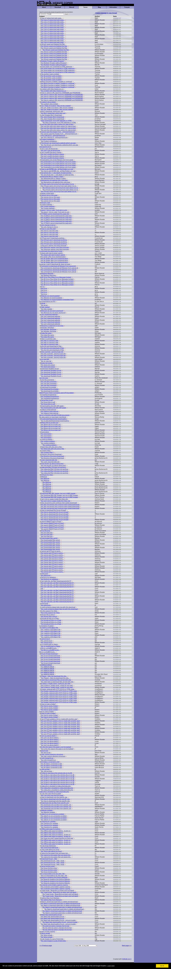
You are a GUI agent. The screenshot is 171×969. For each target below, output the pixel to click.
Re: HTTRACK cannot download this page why (56, 216)
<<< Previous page (45, 945)
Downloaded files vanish (49, 538)
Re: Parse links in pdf (48, 402)
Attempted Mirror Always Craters (52, 177)
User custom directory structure (52, 754)
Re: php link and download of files (52, 348)
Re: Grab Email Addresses (49, 848)
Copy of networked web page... (51, 18)
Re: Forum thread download (50, 656)
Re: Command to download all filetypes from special (58, 270)
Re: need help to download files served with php (57, 682)
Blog (99, 7)
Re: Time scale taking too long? (51, 851)
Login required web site (49, 460)
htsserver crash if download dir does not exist (54, 264)
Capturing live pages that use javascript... (55, 853)
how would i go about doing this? (52, 464)
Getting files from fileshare (50, 898)
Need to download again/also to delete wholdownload (59, 902)
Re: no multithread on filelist (50, 646)
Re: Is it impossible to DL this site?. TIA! (54, 876)
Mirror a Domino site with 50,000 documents (54, 415)
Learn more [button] (111, 966)
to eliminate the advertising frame (50, 251)
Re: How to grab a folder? (49, 706)
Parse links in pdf (47, 400)
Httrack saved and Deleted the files (53, 44)
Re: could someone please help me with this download (59, 609)
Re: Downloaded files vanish (50, 540)
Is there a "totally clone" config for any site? (55, 684)
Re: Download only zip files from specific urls (56, 805)
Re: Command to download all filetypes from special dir (59, 268)
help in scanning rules (48, 339)
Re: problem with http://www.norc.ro (53, 91)
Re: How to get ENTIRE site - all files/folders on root (58, 171)
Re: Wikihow (45, 478)
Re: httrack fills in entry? (49, 616)
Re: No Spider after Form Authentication (54, 259)
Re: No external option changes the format (57, 928)
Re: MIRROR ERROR (47, 667)
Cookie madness (46, 204)
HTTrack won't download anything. (53, 238)
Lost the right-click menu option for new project (57, 124)
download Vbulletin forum (50, 369)
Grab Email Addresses (48, 846)
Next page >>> (127, 945)
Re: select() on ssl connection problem (54, 816)
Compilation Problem (46, 626)
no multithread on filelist (49, 644)
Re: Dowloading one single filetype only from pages (58, 162)
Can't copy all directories (49, 149)
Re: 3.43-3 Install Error (48, 760)
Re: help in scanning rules (49, 341)
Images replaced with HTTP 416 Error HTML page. (58, 689)
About (44, 7)
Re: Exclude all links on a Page (51, 620)
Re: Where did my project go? (51, 424)
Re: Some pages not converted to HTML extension (58, 68)
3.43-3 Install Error (47, 758)
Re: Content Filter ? (47, 452)
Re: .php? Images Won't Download (52, 117)
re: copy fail (45, 359)
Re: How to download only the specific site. (55, 799)
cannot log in (45, 639)
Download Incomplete (48, 387)
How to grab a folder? (48, 704)
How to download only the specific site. (54, 797)
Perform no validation (48, 577)
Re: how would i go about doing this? (53, 465)
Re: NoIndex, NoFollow (48, 329)
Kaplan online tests (47, 193)
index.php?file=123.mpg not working (53, 467)
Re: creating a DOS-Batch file (50, 629)
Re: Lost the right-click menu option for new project (58, 126)
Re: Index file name (47, 335)
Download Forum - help (49, 859)
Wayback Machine (47, 273)
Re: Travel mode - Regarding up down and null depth (59, 892)
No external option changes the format (56, 926)
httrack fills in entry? (48, 615)
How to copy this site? (48, 229)
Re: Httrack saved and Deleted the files (54, 46)
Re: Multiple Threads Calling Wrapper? (54, 63)
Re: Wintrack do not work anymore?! (53, 313)
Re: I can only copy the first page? (52, 795)
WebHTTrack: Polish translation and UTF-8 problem (56, 393)
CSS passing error (45, 147)
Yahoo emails (45, 933)
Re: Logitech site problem (49, 104)
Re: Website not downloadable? (51, 298)
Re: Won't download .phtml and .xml (53, 113)
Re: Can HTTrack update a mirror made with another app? (60, 721)
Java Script (44, 751)
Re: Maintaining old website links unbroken (55, 182)
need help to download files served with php (56, 680)
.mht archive (45, 769)
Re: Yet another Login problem (51, 76)
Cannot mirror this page (49, 195)
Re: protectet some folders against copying (56, 887)
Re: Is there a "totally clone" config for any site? (57, 685)
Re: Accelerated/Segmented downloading (55, 421)
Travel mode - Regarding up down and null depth (57, 890)
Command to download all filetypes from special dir (58, 266)
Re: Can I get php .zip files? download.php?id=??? (57, 583)
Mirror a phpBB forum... (49, 648)
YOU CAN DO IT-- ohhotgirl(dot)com (53, 136)
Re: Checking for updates (49, 823)
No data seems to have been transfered (52, 417)
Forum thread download (49, 654)
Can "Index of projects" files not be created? (56, 106)
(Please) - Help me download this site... (54, 676)
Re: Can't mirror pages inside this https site (55, 501)
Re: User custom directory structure (53, 756)
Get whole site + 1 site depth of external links (56, 173)
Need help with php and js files (51, 447)
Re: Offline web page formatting (52, 833)
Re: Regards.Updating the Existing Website (55, 879)
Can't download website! (49, 314)
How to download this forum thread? (53, 510)
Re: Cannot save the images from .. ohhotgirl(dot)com (59, 134)
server (43, 303)
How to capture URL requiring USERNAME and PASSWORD (60, 93)
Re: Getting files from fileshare (51, 900)
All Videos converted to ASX (50, 762)
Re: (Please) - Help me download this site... (55, 678)
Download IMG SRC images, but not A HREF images (58, 493)
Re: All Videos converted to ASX (51, 764)
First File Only (45, 531)
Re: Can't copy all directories (50, 150)
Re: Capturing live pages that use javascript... (56, 855)
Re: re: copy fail (46, 361)
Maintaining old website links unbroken (54, 180)
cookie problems (46, 439)
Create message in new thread (106, 13)
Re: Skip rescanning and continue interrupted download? (60, 505)
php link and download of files (51, 346)
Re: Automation (46, 434)
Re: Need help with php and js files (52, 449)
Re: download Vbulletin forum (51, 370)
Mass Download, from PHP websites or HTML (56, 121)
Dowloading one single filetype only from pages (57, 160)
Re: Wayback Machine (48, 275)
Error (43, 286)
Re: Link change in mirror (49, 227)
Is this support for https (49, 611)
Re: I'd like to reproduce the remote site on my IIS (57, 775)
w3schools (44, 603)
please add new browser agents (52, 253)
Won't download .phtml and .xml (52, 111)
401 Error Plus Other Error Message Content (56, 277)
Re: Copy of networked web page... (52, 20)
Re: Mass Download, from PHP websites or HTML (59, 122)
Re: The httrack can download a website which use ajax (59, 145)
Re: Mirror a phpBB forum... (50, 650)
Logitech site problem (48, 102)
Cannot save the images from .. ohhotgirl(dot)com (58, 132)
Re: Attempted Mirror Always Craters (53, 178)
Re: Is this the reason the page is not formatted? (57, 749)
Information (113, 7)
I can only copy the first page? (51, 793)
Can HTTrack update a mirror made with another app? (59, 719)
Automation (45, 432)
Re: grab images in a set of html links (53, 941)
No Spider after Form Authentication (53, 257)
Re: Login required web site (50, 462)
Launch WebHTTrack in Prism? (51, 521)
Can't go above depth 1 (49, 736)
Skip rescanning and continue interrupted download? (59, 503)
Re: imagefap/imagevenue (50, 396)
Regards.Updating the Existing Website (54, 877)
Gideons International (48, 410)
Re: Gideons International (49, 411)
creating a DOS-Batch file (49, 628)
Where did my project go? (49, 423)
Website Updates (47, 810)
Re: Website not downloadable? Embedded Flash (57, 300)
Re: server (44, 305)
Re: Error (44, 288)
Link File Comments (47, 380)
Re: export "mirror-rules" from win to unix (55, 212)
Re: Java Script (45, 752)
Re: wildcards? (46, 575)
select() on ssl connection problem (52, 814)
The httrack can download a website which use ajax (58, 143)
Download (58, 7)
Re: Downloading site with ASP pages (53, 408)
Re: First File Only (47, 533)
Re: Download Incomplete (50, 389)
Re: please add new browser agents (53, 255)
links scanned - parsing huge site (52, 352)
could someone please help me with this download (58, 607)
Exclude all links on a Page (50, 618)
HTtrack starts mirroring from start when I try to (57, 184)
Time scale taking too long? (50, 849)
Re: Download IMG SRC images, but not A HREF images (59, 495)
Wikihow (44, 477)
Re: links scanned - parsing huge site (53, 354)
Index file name (46, 333)
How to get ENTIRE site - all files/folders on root (57, 169)
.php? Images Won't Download (51, 115)
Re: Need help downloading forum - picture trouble (58, 920)
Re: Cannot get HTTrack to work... (52, 553)
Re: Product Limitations (49, 141)
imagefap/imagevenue (48, 395)
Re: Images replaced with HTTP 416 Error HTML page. (59, 691)
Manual (71, 7)
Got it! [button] (162, 966)
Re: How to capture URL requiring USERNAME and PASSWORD (62, 95)
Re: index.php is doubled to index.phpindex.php (57, 788)
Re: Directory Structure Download (52, 456)
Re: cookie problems (48, 441)
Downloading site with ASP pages (52, 406)
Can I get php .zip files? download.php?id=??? (56, 581)
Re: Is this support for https (50, 613)
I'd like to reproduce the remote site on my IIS (56, 773)
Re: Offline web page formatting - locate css (56, 831)
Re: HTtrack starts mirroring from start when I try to (59, 186)
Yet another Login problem (50, 74)
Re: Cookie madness (48, 206)
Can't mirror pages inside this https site (54, 499)
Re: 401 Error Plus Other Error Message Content (57, 279)
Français (127, 7)
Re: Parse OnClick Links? (49, 868)
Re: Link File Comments (49, 382)
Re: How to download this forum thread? (55, 512)
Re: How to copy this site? (49, 231)
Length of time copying (47, 931)
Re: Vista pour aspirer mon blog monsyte (55, 247)
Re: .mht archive (46, 771)
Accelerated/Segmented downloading (54, 419)
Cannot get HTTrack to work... (51, 551)
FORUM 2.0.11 (127, 959)
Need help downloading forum (51, 915)
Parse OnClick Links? (48, 866)
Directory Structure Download (51, 454)
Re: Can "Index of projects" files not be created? (57, 108)
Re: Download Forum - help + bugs (52, 861)
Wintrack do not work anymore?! (52, 311)
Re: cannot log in (46, 641)
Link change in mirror (48, 225)
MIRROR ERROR (46, 665)
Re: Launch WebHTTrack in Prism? (52, 523)
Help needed (45, 307)
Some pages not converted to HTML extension (56, 67)
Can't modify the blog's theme (51, 152)
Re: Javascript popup (48, 365)
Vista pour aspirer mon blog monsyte (53, 245)
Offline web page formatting (50, 829)
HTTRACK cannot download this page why (55, 214)
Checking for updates (48, 821)
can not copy (43, 378)
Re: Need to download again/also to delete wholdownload (60, 903)
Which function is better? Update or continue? (56, 81)
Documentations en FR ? (47, 301)
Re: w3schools (46, 605)
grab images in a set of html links (52, 939)
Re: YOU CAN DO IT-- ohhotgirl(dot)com (54, 137)
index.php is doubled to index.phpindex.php (56, 786)
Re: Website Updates (48, 812)
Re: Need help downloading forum (52, 917)
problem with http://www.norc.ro (52, 89)
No (42, 588)
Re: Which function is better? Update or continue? (58, 83)
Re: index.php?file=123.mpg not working (54, 469)
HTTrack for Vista (47, 475)
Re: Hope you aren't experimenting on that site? (57, 838)
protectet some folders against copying (54, 885)
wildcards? (44, 574)
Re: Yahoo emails (46, 935)
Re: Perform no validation (49, 579)
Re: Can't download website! (50, 316)
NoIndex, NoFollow (47, 328)
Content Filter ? (46, 451)
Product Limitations (47, 139)
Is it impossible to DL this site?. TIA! (53, 874)
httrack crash (45, 203)
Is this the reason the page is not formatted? (56, 747)
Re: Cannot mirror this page (50, 197)
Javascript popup (46, 363)
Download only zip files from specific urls (55, 803)
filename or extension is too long (52, 326)
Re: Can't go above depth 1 (50, 738)
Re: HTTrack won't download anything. (54, 240)
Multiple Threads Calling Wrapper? (52, 61)
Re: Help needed (46, 309)
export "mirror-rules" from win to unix (54, 210)
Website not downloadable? (50, 296)
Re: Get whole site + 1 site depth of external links (57, 175)
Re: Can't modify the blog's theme (52, 154)
